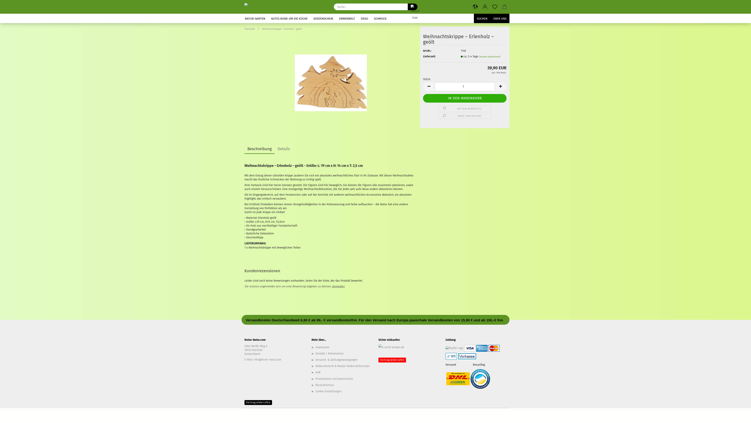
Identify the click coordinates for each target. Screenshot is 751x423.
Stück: (426, 79)
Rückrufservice (324, 385)
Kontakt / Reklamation (329, 353)
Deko (364, 18)
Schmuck (380, 18)
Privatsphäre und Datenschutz (334, 379)
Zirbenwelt (347, 18)
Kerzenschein (323, 18)
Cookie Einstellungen (328, 391)
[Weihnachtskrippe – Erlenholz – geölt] (331, 82)
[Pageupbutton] (740, 417)
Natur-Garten (255, 18)
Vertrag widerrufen (392, 360)
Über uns (500, 18)
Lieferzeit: (429, 56)
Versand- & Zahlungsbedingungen (336, 360)
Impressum (322, 347)
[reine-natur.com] (264, 7)
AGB (317, 372)
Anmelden (338, 286)
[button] (475, 7)
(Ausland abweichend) (489, 56)
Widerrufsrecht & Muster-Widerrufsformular (342, 366)
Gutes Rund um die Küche (289, 18)
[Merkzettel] (495, 7)
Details (284, 148)
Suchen (482, 18)
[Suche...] (413, 7)
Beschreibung (259, 148)
